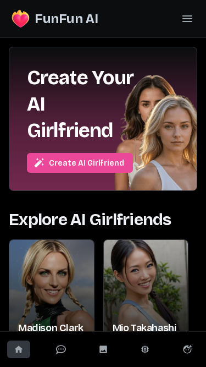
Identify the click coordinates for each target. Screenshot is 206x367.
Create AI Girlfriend (86, 163)
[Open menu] (187, 19)
